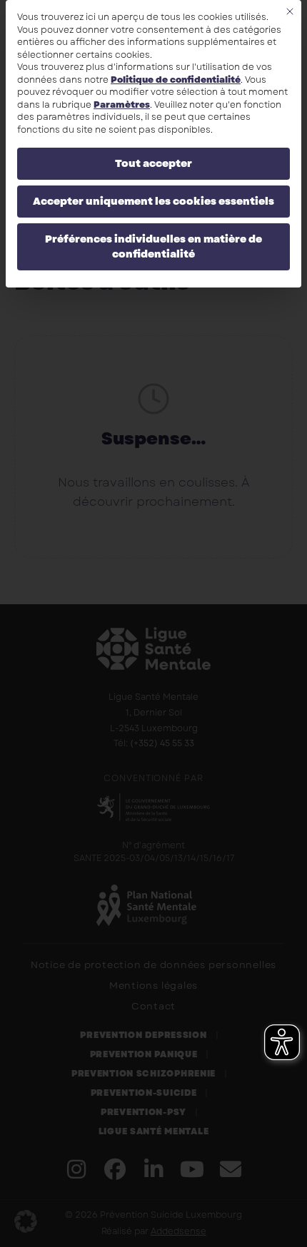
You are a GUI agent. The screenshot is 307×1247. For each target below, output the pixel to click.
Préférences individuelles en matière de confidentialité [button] (153, 246)
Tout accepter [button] (153, 163)
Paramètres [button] (122, 104)
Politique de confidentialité (176, 79)
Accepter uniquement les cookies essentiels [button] (153, 201)
